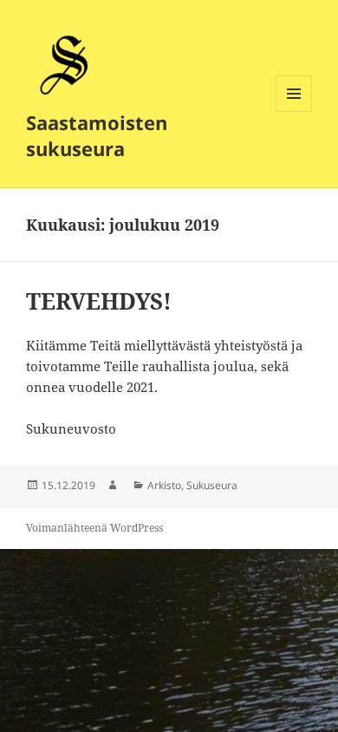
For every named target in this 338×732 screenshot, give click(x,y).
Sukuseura (211, 485)
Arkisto (164, 485)
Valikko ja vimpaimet (294, 111)
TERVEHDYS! (99, 301)
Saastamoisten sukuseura (96, 135)
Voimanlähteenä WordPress (94, 527)
